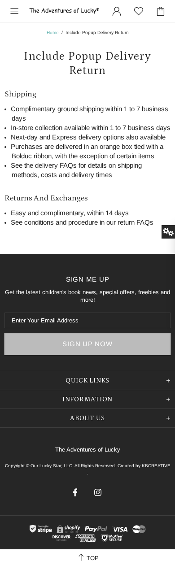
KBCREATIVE (156, 465)
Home (53, 32)
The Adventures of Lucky (64, 11)
